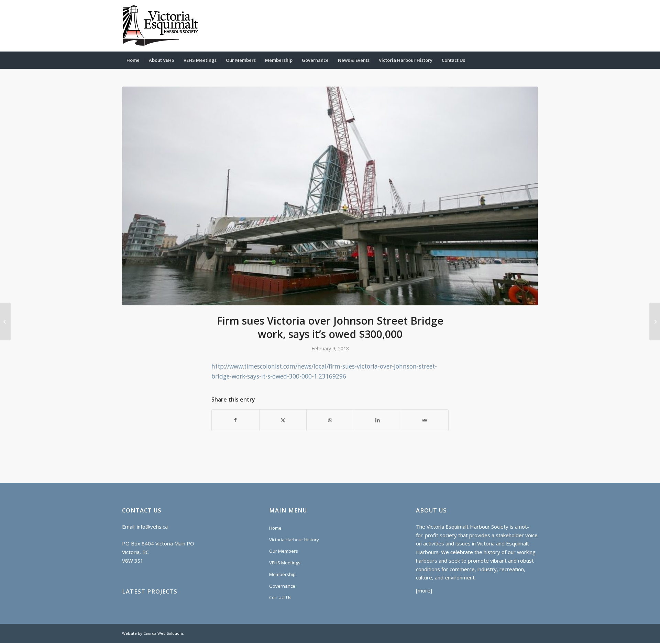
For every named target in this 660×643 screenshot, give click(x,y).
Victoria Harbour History (294, 540)
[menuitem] (133, 60)
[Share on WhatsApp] (330, 420)
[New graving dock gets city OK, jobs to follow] (654, 321)
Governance (282, 586)
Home (275, 528)
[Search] (533, 60)
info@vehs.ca (152, 526)
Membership (282, 574)
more (424, 590)
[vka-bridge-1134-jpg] (330, 196)
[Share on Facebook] (235, 420)
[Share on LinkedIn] (377, 420)
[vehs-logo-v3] (160, 26)
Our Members (283, 551)
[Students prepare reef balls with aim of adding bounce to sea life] (5, 321)
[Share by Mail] (424, 420)
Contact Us (280, 597)
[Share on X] (283, 420)
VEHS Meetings (284, 563)
